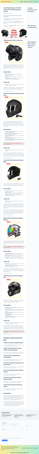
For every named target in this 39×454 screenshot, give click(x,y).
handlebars (35, 1)
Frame (28, 1)
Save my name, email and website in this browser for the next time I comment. (12, 438)
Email (15, 425)
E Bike (25, 1)
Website (27, 425)
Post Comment (5, 440)
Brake (31, 1)
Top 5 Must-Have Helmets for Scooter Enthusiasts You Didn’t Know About (18, 415)
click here (10, 91)
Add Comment (4, 429)
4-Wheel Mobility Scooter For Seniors (32, 9)
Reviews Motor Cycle (6, 1)
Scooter (21, 1)
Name (3, 425)
